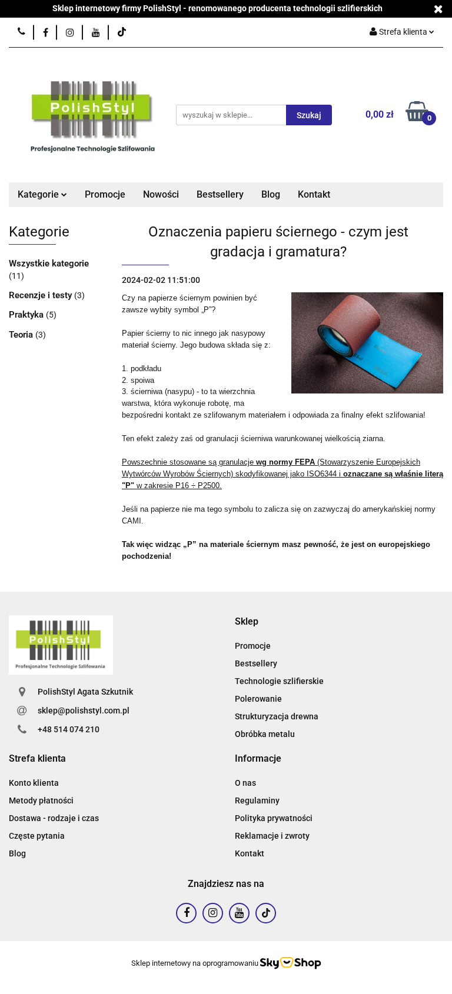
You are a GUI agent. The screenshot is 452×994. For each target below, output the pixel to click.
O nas (245, 783)
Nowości (161, 194)
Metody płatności (41, 800)
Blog (270, 194)
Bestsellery (220, 194)
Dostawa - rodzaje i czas (54, 818)
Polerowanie (258, 698)
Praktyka (27, 314)
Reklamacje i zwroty (272, 835)
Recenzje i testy (41, 295)
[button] (246, 622)
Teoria (22, 334)
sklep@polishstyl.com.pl (83, 710)
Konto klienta (34, 783)
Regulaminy (257, 800)
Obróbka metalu (265, 734)
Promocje (105, 194)
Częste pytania (37, 835)
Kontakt (314, 194)
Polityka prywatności (274, 818)
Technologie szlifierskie (279, 681)
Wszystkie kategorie (49, 263)
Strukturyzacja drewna (276, 716)
